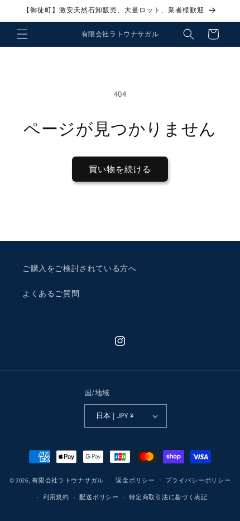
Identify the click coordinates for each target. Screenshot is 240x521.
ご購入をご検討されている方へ (79, 268)
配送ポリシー (98, 497)
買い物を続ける (120, 169)
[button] (22, 34)
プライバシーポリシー (198, 480)
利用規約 (56, 497)
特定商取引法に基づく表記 (168, 497)
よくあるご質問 (50, 293)
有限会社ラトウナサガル (68, 480)
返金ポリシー (135, 480)
